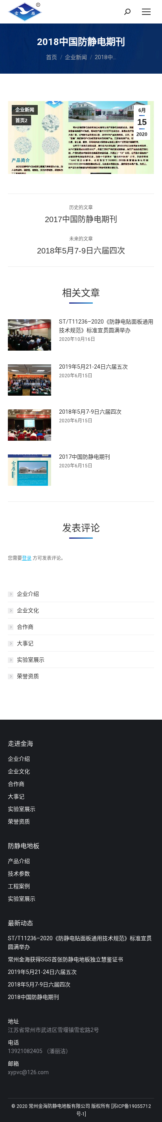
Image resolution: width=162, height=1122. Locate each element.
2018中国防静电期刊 (33, 997)
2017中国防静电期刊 (84, 457)
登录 (26, 558)
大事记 (25, 643)
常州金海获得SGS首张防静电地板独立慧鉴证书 (65, 959)
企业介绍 (28, 594)
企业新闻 (24, 110)
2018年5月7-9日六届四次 (90, 412)
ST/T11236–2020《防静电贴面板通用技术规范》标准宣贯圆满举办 (106, 326)
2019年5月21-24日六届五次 (93, 367)
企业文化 (28, 610)
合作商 (25, 627)
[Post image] (29, 335)
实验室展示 (30, 660)
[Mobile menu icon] (146, 12)
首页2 (21, 120)
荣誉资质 (28, 676)
